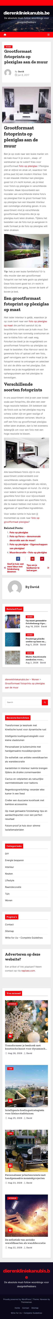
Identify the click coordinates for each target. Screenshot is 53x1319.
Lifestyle (9, 880)
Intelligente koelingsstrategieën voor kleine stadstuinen (24, 1112)
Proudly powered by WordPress (17, 1299)
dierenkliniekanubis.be (27, 13)
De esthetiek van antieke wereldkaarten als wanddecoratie (25, 1241)
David (21, 71)
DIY (7, 853)
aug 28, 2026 (15, 1053)
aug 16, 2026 (32, 626)
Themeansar (26, 1302)
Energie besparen (14, 860)
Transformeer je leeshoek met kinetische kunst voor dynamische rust (26, 1048)
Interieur (9, 867)
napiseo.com (28, 970)
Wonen (8, 47)
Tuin (7, 893)
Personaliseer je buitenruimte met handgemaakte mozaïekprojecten (25, 1176)
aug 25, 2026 (15, 1118)
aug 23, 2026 (15, 1183)
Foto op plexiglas (19, 532)
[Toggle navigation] (48, 34)
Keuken (9, 873)
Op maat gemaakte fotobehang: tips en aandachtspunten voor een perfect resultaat (26, 815)
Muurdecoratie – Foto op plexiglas (28, 552)
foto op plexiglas (28, 166)
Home (17, 1308)
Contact (9, 924)
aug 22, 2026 (15, 1247)
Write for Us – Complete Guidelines (24, 937)
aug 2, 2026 (32, 662)
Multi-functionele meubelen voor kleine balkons (36, 659)
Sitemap (9, 931)
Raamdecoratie (13, 887)
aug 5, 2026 (32, 644)
